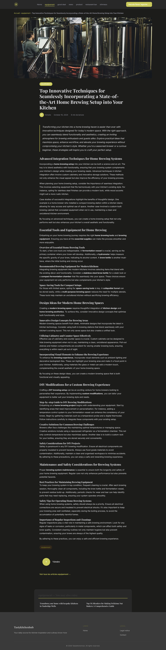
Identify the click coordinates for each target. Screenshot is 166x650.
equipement (50, 4)
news (71, 4)
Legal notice (125, 630)
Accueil (17, 13)
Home (39, 4)
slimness (103, 4)
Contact (123, 635)
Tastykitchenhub (24, 627)
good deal (61, 4)
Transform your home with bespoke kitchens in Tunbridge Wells (59, 604)
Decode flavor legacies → (139, 4)
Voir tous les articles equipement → (55, 574)
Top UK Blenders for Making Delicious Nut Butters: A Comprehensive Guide (104, 604)
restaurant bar (91, 4)
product (79, 4)
